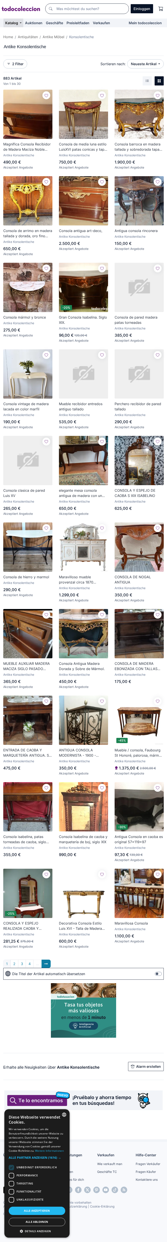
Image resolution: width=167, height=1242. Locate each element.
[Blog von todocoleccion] (124, 1190)
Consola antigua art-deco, (80, 231)
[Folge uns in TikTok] (115, 1190)
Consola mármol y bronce (24, 317)
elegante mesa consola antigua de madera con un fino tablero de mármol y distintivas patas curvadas (80, 493)
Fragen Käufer (146, 1172)
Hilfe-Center (146, 1155)
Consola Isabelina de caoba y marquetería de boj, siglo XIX (83, 839)
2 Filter (17, 64)
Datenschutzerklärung (71, 1206)
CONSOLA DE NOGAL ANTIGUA (133, 579)
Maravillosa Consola (131, 923)
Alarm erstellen (148, 1066)
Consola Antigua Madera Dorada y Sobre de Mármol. (82, 666)
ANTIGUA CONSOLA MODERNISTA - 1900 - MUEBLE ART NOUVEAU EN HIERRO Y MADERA (82, 753)
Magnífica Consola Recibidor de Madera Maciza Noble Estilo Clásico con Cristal (27, 147)
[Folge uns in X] (87, 1190)
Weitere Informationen (49, 1151)
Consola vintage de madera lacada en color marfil (26, 406)
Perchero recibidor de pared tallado (138, 406)
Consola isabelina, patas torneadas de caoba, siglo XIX (24, 839)
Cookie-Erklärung (102, 1206)
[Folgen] (46, 95)
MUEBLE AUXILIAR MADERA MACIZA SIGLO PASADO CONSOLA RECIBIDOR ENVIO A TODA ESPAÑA (27, 666)
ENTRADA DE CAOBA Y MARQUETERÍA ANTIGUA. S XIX (26, 753)
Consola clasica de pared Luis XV (24, 493)
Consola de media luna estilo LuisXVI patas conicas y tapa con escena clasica (83, 147)
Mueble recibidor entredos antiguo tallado (80, 406)
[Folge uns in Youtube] (105, 1190)
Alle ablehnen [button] (37, 1222)
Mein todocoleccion (145, 23)
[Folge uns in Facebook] (78, 1190)
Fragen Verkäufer (148, 1164)
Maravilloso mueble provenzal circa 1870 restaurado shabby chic (78, 580)
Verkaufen (101, 23)
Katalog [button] (12, 23)
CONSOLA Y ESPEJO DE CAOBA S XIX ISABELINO (135, 493)
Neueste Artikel (144, 64)
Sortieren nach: (112, 64)
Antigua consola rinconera (136, 231)
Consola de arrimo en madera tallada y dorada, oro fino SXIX (27, 234)
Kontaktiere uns (147, 1179)
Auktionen (33, 23)
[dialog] (37, 1173)
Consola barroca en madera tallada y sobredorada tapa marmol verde (137, 147)
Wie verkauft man (109, 1164)
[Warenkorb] (161, 9)
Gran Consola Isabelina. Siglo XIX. (83, 320)
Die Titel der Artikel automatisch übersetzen (48, 974)
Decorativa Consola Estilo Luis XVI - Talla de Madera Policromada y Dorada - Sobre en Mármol (80, 926)
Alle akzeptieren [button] (37, 1211)
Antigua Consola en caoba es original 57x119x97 (139, 839)
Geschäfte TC (107, 1172)
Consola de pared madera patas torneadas (136, 320)
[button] (37, 1157)
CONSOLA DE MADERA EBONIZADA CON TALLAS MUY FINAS (136, 666)
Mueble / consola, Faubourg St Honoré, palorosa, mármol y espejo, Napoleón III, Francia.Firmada (138, 753)
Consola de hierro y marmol (26, 577)
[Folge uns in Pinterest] (96, 1190)
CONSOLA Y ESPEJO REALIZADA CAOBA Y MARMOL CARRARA (21, 926)
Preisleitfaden (78, 23)
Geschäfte (54, 23)
